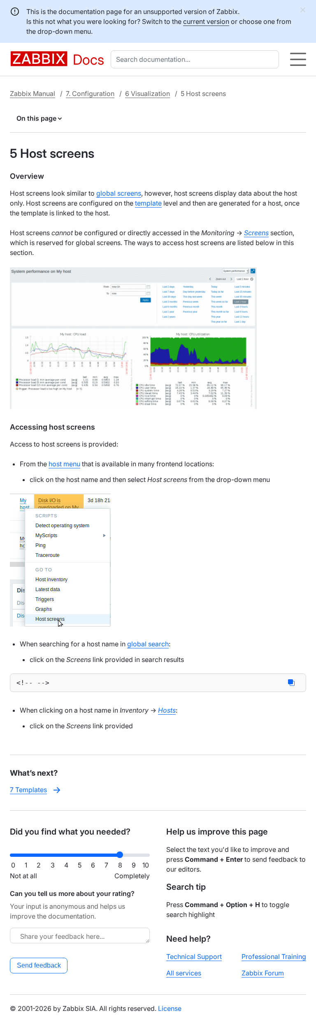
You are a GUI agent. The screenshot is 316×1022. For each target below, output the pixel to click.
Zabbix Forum (263, 973)
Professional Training (274, 956)
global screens (118, 193)
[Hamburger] (298, 59)
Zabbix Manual (32, 93)
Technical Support (194, 956)
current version (206, 21)
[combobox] (196, 59)
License (169, 1008)
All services (183, 973)
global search (148, 644)
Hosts (167, 710)
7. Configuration (90, 93)
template (148, 203)
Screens (256, 233)
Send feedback (39, 965)
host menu (64, 464)
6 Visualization (147, 93)
